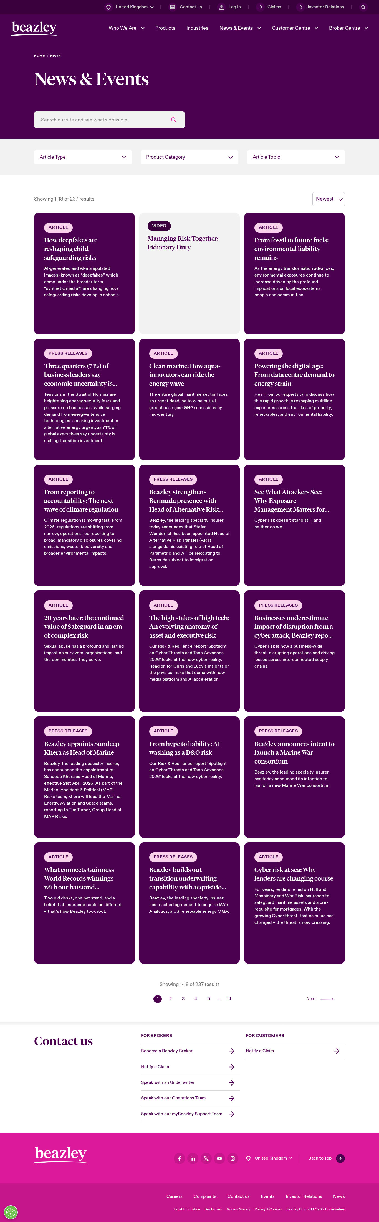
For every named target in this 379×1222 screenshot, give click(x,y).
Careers (174, 1196)
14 (229, 999)
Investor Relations (304, 1196)
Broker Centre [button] (345, 28)
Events (268, 1196)
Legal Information (187, 1209)
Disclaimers (213, 1209)
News (339, 1196)
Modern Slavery (238, 1209)
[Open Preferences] (11, 1212)
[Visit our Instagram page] (232, 1158)
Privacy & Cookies (268, 1209)
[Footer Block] (60, 1155)
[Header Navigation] (34, 28)
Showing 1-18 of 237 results (64, 199)
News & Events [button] (236, 28)
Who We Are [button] (123, 28)
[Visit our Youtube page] (219, 1158)
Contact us (239, 1196)
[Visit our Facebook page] (179, 1158)
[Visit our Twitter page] (206, 1158)
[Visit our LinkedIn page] (192, 1158)
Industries (197, 28)
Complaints (205, 1196)
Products (165, 28)
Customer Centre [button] (291, 28)
